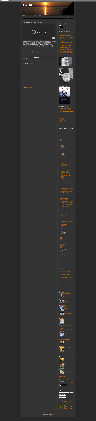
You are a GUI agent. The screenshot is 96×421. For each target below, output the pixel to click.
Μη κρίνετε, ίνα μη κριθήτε (63, 164)
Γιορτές (61, 250)
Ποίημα (61, 260)
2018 (60, 141)
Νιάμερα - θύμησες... (66, 333)
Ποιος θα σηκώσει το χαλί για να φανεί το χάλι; (66, 226)
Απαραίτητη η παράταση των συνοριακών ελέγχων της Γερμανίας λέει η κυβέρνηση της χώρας (66, 108)
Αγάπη (61, 245)
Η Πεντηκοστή (62, 156)
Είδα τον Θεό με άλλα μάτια (64, 192)
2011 (60, 238)
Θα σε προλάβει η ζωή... (63, 223)
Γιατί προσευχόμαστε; (63, 165)
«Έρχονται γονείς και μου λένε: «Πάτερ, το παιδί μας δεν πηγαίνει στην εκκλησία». (68, 301)
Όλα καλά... (62, 177)
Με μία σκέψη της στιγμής (63, 163)
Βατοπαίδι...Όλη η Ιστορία (37, 15)
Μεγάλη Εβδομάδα (62, 254)
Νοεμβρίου (62, 147)
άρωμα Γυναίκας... (62, 376)
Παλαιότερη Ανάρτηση (53, 86)
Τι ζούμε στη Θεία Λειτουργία (64, 197)
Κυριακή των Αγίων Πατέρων (64, 172)
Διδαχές (61, 251)
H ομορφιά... (62, 215)
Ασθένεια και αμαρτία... (63, 225)
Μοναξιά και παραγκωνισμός (64, 224)
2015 (60, 145)
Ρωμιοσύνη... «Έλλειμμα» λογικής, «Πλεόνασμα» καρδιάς (65, 206)
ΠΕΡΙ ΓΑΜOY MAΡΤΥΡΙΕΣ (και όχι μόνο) (65, 379)
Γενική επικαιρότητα (62, 249)
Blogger (52, 414)
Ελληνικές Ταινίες (62, 125)
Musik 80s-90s (62, 126)
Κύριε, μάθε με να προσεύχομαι (64, 166)
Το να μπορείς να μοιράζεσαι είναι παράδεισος (66, 201)
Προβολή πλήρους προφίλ (62, 23)
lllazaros (27, 4)
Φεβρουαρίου (62, 232)
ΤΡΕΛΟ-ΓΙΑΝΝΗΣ (62, 324)
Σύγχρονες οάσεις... (63, 216)
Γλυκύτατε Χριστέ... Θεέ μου (64, 178)
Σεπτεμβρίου (62, 149)
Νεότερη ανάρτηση (25, 86)
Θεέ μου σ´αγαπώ (62, 187)
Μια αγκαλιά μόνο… (63, 194)
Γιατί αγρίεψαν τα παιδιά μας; (64, 213)
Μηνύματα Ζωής (62, 255)
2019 (60, 140)
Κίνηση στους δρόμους (63, 120)
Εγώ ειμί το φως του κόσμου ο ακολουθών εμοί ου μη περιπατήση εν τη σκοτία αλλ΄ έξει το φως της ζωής (66, 277)
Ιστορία (26, 58)
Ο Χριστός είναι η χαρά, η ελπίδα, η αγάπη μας (66, 188)
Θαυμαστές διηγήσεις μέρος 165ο (68, 357)
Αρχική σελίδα (24, 15)
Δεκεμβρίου (62, 146)
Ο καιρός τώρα (62, 121)
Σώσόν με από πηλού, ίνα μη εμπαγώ (65, 171)
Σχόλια (61, 397)
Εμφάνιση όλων (72, 352)
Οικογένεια (61, 256)
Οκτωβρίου (62, 148)
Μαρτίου (62, 231)
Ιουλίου (62, 152)
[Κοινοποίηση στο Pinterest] (38, 57)
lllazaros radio (30, 15)
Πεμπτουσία (61, 328)
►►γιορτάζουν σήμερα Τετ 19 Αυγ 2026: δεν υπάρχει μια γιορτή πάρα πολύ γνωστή (66, 39)
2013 (60, 236)
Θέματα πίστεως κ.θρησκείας (63, 252)
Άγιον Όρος (61, 247)
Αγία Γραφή (61, 246)
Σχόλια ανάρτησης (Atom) (29, 87)
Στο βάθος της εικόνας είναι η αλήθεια (65, 220)
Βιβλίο (60, 248)
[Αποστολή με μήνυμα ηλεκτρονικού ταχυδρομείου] (34, 57)
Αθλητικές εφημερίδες (63, 119)
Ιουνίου (62, 153)
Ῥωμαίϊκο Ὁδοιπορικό (63, 305)
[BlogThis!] (35, 57)
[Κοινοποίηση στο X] (36, 57)
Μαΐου (61, 154)
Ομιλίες (61, 257)
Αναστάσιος (61, 318)
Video (27, 58)
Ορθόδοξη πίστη (63, 244)
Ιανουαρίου (62, 233)
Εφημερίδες (61, 118)
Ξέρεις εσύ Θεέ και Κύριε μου (64, 214)
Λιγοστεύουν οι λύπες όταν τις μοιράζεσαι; (66, 191)
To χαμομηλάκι (62, 346)
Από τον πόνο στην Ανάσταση (64, 198)
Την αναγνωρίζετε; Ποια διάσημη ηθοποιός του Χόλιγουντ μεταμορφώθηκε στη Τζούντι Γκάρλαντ (66, 114)
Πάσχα (61, 259)
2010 (60, 239)
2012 (60, 237)
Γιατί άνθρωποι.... (62, 155)
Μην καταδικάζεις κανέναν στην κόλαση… (66, 170)
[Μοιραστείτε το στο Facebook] (37, 57)
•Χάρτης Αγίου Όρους (63, 130)
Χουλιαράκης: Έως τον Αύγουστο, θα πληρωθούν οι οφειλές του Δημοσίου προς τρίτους (66, 110)
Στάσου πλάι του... (62, 193)
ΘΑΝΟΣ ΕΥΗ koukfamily (63, 292)
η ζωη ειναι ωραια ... (63, 363)
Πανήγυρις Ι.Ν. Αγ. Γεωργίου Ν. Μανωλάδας (66, 271)
